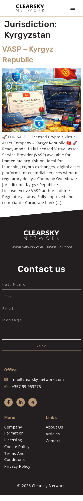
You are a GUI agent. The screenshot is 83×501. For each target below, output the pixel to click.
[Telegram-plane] (32, 402)
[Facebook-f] (8, 402)
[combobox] (7, 297)
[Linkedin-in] (20, 402)
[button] (73, 8)
